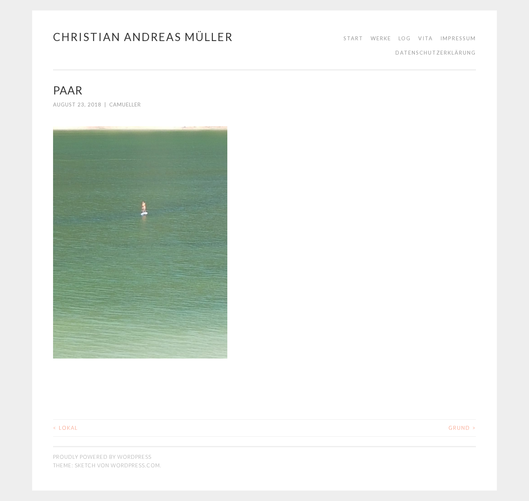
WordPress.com (135, 465)
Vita (425, 38)
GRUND (462, 428)
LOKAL (65, 428)
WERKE (381, 38)
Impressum (458, 38)
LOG (404, 38)
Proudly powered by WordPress (102, 457)
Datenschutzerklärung (435, 53)
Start (353, 38)
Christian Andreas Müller (143, 36)
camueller (125, 104)
